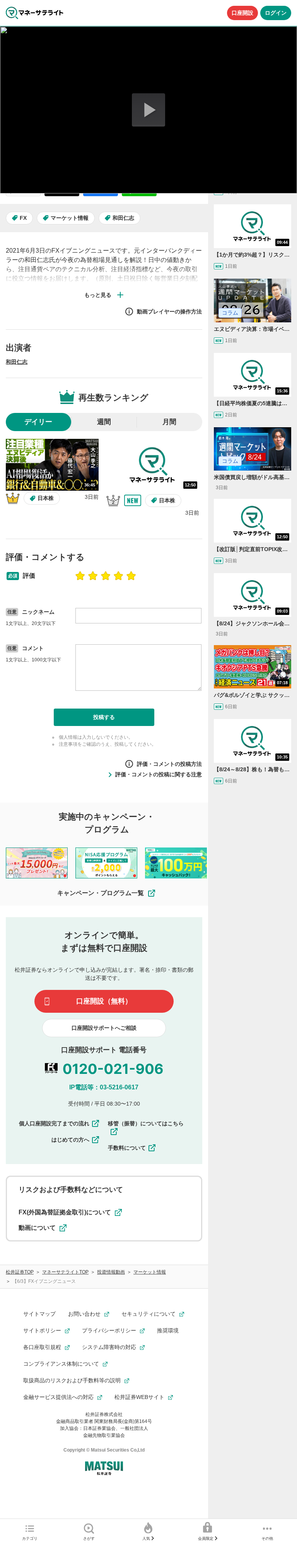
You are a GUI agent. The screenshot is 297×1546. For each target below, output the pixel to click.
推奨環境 (168, 1330)
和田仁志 (123, 218)
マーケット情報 (70, 218)
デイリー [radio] (38, 422)
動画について (37, 1227)
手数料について (127, 1148)
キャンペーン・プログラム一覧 (100, 893)
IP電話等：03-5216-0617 (103, 1087)
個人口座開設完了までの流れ (54, 1123)
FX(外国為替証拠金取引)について (65, 1212)
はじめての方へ (70, 1140)
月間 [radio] (169, 422)
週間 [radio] (104, 422)
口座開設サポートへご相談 (104, 1028)
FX (23, 218)
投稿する (104, 717)
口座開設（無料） (104, 1001)
